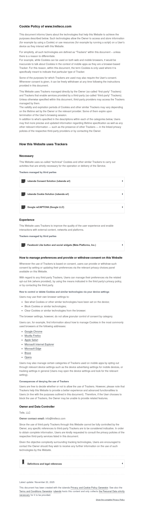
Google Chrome (33, 331)
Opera (28, 357)
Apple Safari (31, 340)
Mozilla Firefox (33, 335)
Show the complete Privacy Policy (110, 500)
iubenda (57, 491)
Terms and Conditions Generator (35, 491)
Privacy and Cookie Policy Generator (89, 487)
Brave (28, 353)
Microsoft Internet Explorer (39, 344)
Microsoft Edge (33, 348)
